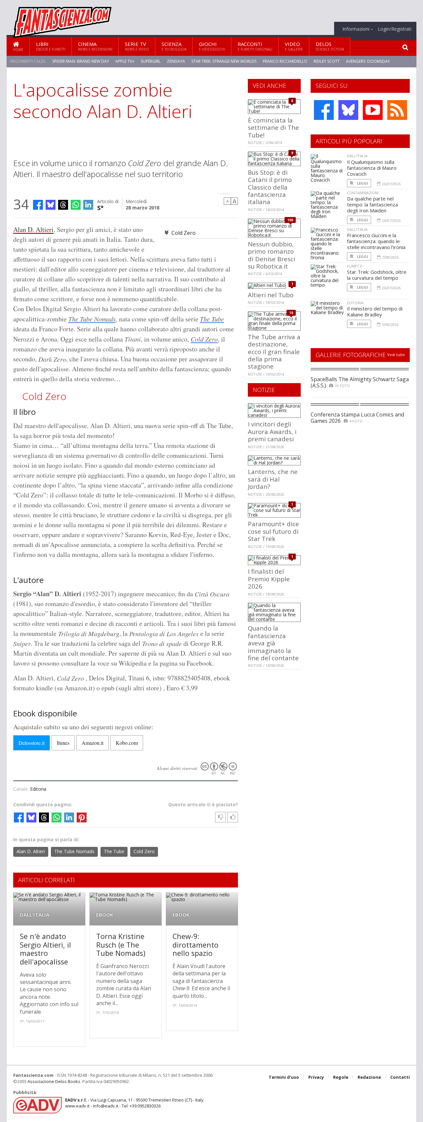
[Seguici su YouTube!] (373, 110)
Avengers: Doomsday (368, 61)
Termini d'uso (284, 1077)
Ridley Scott (327, 61)
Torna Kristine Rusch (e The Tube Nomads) (120, 944)
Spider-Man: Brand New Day (80, 61)
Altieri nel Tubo (270, 295)
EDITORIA (355, 303)
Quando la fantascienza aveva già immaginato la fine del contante (273, 643)
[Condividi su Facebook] (38, 204)
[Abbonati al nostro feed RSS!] (397, 110)
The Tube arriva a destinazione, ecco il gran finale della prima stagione (274, 352)
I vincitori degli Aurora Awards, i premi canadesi (272, 431)
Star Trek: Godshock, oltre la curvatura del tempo (376, 275)
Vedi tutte (396, 354)
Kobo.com (127, 742)
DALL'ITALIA (34, 914)
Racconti (255, 46)
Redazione (369, 1077)
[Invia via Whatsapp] (75, 204)
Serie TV (137, 46)
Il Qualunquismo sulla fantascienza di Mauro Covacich (372, 168)
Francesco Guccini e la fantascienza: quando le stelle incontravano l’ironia (376, 241)
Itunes (63, 742)
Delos (330, 46)
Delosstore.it (32, 742)
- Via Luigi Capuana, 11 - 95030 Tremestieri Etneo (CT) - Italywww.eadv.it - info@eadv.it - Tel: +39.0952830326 (134, 1103)
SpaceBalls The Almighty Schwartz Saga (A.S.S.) (360, 382)
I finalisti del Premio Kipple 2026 (269, 578)
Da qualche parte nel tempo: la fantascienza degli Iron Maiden (372, 204)
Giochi (212, 46)
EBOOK (104, 914)
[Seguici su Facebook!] (324, 110)
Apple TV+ (125, 61)
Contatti (400, 1077)
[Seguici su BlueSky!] (348, 110)
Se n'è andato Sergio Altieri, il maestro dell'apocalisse (45, 948)
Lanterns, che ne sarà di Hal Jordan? (273, 478)
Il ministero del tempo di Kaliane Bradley (375, 311)
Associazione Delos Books (53, 1081)
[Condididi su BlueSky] (50, 204)
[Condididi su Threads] (63, 204)
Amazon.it (92, 742)
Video (294, 46)
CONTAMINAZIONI (363, 193)
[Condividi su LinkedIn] (88, 204)
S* (100, 207)
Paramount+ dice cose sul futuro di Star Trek (273, 531)
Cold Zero (184, 232)
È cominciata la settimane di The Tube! (273, 127)
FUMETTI (355, 266)
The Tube (212, 318)
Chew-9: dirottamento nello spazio (195, 944)
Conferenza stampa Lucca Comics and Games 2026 (357, 417)
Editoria (38, 789)
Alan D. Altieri (33, 229)
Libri (50, 46)
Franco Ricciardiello (285, 61)
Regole (340, 1077)
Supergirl (151, 61)
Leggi (362, 183)
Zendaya (176, 61)
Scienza (174, 46)
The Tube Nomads (92, 318)
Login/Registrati (394, 29)
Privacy (316, 1077)
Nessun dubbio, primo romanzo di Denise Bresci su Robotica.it (271, 255)
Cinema (95, 46)
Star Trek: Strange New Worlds (223, 61)
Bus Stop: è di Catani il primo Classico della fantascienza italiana (270, 187)
